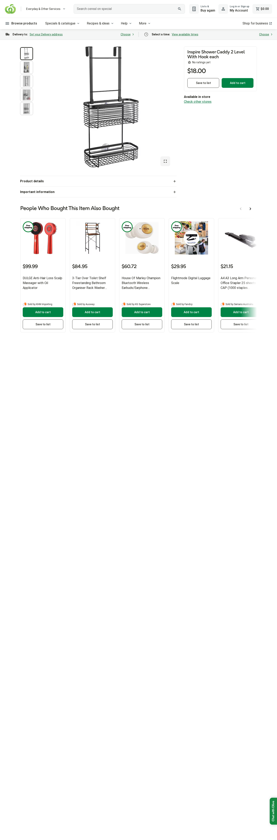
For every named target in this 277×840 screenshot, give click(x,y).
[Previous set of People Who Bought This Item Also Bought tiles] (240, 209)
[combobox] (129, 9)
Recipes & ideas (98, 23)
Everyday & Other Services (43, 9)
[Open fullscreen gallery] (165, 161)
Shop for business (255, 23)
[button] (26, 53)
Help (124, 23)
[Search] (179, 8)
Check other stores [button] (198, 102)
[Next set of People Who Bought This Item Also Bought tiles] (250, 209)
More (142, 23)
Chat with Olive (273, 811)
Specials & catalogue (60, 23)
